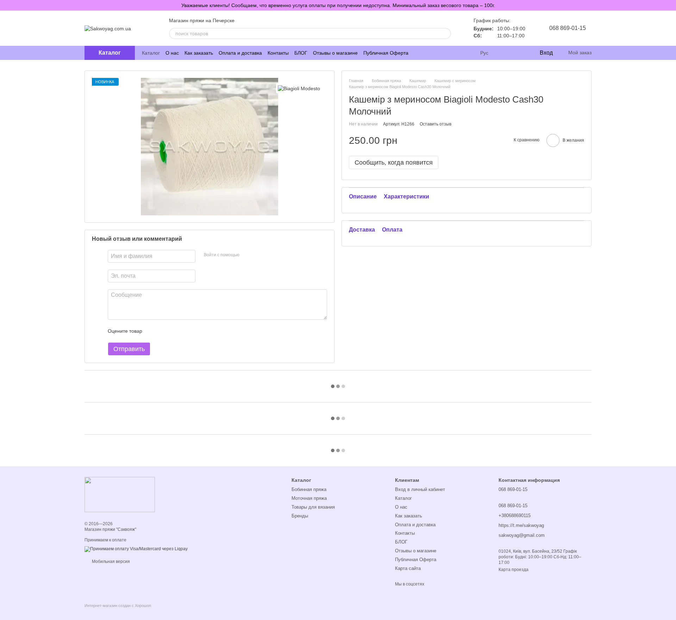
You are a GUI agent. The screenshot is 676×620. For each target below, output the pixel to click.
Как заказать (198, 53)
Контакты (278, 53)
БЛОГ (300, 53)
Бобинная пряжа (309, 489)
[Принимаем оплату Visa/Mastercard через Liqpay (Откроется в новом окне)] (136, 549)
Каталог (151, 53)
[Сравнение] (505, 52)
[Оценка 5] (199, 331)
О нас (172, 53)
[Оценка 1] (153, 331)
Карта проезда (513, 569)
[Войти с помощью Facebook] (247, 255)
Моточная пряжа (309, 498)
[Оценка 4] (187, 331)
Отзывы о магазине (335, 53)
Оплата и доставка (240, 53)
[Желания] (519, 52)
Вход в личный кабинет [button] (420, 489)
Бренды (300, 515)
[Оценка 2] (165, 331)
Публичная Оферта (385, 53)
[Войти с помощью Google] (258, 255)
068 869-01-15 (567, 28)
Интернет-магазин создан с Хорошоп (117, 605)
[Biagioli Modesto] (299, 88)
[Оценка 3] (176, 331)
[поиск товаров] (445, 33)
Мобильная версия (110, 561)
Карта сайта (408, 568)
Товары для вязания (313, 507)
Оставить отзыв (435, 124)
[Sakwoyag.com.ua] (119, 494)
